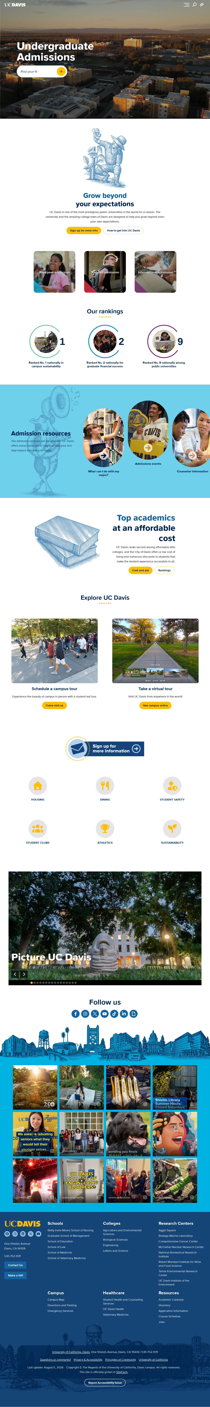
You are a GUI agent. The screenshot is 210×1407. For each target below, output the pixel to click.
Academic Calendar (171, 1299)
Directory (164, 1305)
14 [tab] (70, 983)
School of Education (60, 1241)
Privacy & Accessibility (88, 1359)
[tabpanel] (105, 925)
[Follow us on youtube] (38, 1234)
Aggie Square (167, 1230)
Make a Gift (15, 1275)
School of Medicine (60, 1252)
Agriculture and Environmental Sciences (122, 1232)
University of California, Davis (71, 1352)
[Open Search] (194, 5)
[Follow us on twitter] (30, 1234)
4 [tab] (40, 983)
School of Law (56, 1247)
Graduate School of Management (68, 1236)
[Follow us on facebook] (7, 1234)
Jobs (162, 1322)
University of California (153, 1359)
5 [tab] (43, 983)
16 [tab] (75, 983)
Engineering (110, 1245)
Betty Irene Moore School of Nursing (70, 1230)
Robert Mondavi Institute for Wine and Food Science (180, 1264)
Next (24, 974)
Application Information (173, 1311)
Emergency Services (60, 1311)
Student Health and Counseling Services (123, 1301)
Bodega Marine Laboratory (176, 1236)
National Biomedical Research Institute (178, 1254)
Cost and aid (140, 570)
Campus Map (56, 1299)
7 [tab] (49, 983)
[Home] (22, 1224)
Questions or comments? (55, 1359)
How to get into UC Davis (123, 230)
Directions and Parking (62, 1305)
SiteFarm (122, 1372)
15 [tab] (73, 983)
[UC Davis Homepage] (15, 4)
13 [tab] (67, 983)
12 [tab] (64, 983)
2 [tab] (34, 983)
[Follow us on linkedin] (23, 1234)
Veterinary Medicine (116, 1314)
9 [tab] (55, 983)
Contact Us (15, 1265)
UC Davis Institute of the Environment (174, 1282)
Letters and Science (115, 1251)
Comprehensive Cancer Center (178, 1241)
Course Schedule (169, 1316)
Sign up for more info (84, 230)
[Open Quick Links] (202, 5)
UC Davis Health (113, 1309)
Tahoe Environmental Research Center (178, 1273)
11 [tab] (61, 983)
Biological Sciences (115, 1239)
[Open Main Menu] (186, 5)
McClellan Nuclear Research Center (181, 1247)
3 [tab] (37, 983)
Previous (15, 974)
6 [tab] (46, 983)
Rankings (164, 570)
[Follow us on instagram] (15, 1234)
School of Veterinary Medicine (67, 1258)
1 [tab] (31, 983)
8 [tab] (52, 983)
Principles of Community (120, 1359)
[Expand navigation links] (61, 71)
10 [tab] (58, 983)
